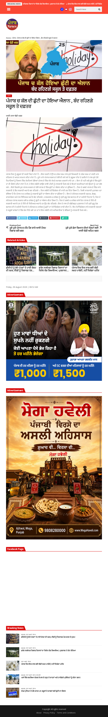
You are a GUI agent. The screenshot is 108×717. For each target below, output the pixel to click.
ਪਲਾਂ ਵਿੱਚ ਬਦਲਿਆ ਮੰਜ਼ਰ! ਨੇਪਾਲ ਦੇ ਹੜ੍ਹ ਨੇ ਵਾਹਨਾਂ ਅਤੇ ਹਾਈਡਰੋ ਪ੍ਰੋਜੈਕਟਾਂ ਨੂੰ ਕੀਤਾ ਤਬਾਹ (50, 677)
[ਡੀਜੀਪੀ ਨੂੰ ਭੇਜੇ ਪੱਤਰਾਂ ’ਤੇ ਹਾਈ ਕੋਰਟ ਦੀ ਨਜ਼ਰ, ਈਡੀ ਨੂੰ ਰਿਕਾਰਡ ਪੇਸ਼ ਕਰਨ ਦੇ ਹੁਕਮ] (21, 256)
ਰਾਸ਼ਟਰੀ (38, 675)
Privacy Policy (49, 712)
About (38, 712)
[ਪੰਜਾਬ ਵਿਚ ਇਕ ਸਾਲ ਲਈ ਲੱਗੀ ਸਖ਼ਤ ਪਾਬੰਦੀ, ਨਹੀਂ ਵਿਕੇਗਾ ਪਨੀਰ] (87, 256)
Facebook (12, 218)
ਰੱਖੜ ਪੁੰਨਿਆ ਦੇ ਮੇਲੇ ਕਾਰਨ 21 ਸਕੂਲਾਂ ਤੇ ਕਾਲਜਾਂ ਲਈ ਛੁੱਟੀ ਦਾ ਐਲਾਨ (43, 691)
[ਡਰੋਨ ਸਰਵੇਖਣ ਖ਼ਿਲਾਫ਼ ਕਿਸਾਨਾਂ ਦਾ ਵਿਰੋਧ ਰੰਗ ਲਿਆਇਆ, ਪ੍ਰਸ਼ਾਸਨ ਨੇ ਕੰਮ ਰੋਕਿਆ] (54, 256)
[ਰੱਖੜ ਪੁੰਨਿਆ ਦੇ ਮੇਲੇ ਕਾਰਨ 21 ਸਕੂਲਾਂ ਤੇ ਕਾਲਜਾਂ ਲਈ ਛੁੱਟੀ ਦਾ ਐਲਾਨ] (12, 693)
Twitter (23, 218)
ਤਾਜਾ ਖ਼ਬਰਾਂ (29, 634)
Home (8, 38)
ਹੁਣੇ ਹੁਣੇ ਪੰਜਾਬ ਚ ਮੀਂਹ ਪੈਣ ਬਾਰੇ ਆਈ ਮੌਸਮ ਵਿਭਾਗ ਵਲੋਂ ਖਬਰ (28, 228)
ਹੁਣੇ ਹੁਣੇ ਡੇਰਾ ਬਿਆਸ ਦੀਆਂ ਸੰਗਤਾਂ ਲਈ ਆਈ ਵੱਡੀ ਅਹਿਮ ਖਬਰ (82, 228)
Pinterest (55, 218)
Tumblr (44, 218)
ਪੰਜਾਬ (14, 38)
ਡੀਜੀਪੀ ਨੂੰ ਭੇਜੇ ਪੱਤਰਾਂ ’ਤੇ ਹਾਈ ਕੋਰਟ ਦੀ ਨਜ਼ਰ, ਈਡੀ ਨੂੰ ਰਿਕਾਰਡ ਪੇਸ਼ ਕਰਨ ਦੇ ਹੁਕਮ (21, 269)
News (23, 634)
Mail (65, 218)
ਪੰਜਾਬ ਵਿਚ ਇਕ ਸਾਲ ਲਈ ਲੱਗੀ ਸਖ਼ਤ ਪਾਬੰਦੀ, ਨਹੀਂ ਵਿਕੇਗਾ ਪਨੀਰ (67, 4)
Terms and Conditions (66, 712)
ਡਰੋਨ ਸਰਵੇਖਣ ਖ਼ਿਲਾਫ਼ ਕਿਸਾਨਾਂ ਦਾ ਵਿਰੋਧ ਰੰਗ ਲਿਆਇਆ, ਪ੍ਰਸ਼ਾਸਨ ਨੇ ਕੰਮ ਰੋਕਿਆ (53, 269)
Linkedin (34, 218)
